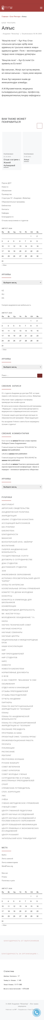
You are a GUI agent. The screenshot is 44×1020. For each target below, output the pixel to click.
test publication (14, 450)
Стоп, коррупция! (11, 791)
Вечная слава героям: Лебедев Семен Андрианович (19, 442)
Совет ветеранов (11, 766)
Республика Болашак (13, 759)
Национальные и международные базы (20, 641)
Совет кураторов (11, 770)
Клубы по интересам (13, 584)
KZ (3, 290)
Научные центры (10, 636)
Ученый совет (9, 807)
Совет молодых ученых (14, 774)
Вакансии (7, 538)
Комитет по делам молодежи (17, 592)
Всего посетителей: (13, 989)
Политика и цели (8, 880)
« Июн (4, 265)
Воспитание (8, 545)
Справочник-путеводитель (16, 788)
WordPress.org (7, 866)
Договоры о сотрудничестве (17, 559)
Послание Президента (13, 729)
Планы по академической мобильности (15, 717)
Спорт (5, 784)
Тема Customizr (33, 1009)
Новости (5, 187)
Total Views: (9, 984)
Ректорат (6, 755)
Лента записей (7, 858)
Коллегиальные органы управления (21, 588)
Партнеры (7, 702)
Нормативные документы (15, 672)
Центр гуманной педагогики (17, 810)
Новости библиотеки (13, 668)
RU (3, 294)
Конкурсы (7, 596)
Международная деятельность (18, 610)
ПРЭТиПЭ (6, 744)
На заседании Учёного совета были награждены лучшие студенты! (20, 422)
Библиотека (6, 205)
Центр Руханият (10, 834)
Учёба (5, 799)
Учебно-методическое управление (20, 803)
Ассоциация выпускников (16, 523)
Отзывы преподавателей (15, 691)
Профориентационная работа (17, 740)
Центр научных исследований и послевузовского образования (19, 819)
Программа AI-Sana (12, 733)
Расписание (8, 751)
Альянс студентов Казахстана (18, 519)
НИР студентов (9, 657)
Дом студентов (10, 563)
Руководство (7, 194)
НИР (4, 650)
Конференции (9, 606)
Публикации (8, 748)
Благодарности (7, 216)
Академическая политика (15, 512)
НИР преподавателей (13, 653)
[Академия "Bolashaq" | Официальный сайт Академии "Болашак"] (7, 8)
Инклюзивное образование (16, 574)
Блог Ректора (15, 16)
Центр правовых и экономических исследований (20, 829)
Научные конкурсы (12, 628)
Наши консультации (12, 646)
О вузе (5, 676)
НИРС (4, 661)
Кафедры (5, 213)
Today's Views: (10, 980)
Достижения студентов (14, 567)
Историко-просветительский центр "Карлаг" (21, 579)
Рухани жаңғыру (10, 763)
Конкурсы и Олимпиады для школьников (17, 601)
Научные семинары (12, 632)
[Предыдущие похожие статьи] (33, 126)
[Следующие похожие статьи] (39, 126)
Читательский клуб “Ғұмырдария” (19, 838)
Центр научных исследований (18, 814)
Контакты (5, 209)
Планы (5, 712)
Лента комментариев (10, 862)
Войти (4, 855)
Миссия (5, 873)
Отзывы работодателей (14, 695)
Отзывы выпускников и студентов (15, 220)
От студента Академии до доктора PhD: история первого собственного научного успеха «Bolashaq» (21, 394)
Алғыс (26, 159)
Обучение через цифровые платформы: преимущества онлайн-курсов (17, 400)
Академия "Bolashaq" (11, 34)
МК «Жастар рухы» (11, 613)
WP (15, 1009)
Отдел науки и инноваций (15, 687)
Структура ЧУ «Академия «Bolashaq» (16, 198)
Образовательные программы (13, 201)
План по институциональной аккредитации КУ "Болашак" (17, 707)
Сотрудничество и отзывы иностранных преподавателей (18, 779)
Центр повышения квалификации (19, 824)
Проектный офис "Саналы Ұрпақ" (19, 736)
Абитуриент (8, 504)
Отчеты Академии (11, 698)
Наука (5, 621)
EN (3, 298)
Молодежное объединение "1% (18, 617)
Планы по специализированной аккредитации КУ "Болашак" (19, 724)
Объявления (6, 190)
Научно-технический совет (16, 625)
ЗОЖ (4, 571)
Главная (5, 16)
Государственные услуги (15, 556)
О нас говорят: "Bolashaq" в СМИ (19, 680)
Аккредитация (9, 515)
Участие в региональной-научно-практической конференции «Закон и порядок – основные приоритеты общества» (20, 467)
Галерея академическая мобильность (16, 305)
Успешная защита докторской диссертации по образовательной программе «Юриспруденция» (20, 416)
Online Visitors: (11, 976)
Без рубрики (8, 527)
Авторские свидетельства (15, 508)
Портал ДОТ (6, 183)
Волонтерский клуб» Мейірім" (17, 542)
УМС (4, 795)
